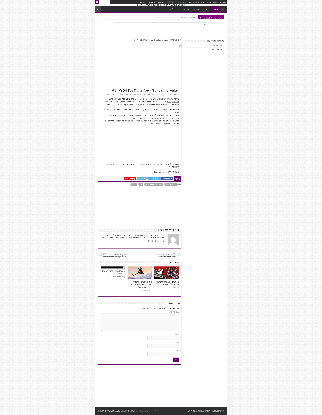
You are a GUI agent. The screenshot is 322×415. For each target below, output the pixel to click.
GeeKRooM (187, 9)
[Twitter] (151, 410)
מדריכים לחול (217, 49)
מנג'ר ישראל (218, 45)
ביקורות (206, 9)
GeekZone (117, 411)
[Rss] (155, 410)
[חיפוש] (97, 2)
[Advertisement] (140, 145)
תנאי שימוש (181, 2)
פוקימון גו (127, 411)
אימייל (176, 342)
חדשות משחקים (135, 95)
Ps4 (141, 184)
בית (178, 40)
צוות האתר (160, 2)
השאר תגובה (120, 95)
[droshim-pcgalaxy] (161, 29)
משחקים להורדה (105, 411)
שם (177, 334)
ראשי (222, 9)
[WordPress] (143, 410)
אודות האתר (151, 2)
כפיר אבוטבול (172, 95)
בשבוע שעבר (173, 99)
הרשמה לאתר (174, 9)
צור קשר (142, 2)
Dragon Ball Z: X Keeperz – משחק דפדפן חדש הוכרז (165, 255)
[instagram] (140, 410)
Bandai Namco (171, 184)
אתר (177, 350)
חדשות (215, 9)
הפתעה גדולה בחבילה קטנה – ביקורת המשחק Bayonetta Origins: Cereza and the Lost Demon (161, 17)
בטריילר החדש (170, 164)
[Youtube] (146, 410)
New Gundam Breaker (154, 184)
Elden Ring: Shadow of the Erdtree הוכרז (113, 272)
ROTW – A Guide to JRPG (186, 17)
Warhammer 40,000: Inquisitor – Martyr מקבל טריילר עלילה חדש (116, 255)
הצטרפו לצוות (171, 2)
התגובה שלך (173, 312)
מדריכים (197, 9)
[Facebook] (153, 410)
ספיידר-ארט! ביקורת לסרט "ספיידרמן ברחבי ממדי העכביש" (141, 284)
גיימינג (134, 411)
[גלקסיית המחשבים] (161, 5)
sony (134, 184)
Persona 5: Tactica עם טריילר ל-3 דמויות (168, 283)
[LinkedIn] (148, 410)
